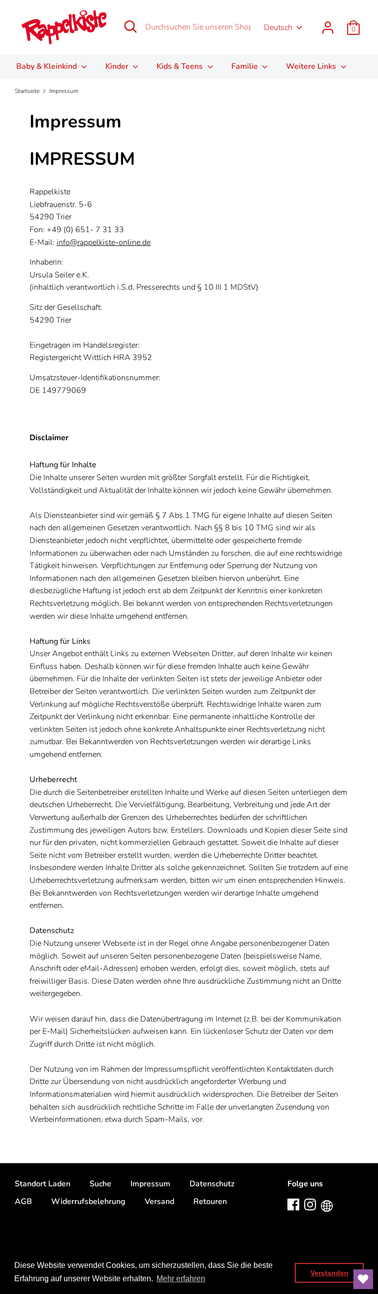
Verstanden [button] (329, 1273)
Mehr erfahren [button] (181, 1278)
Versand (159, 1201)
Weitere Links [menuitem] (312, 66)
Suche (100, 1183)
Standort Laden (42, 1183)
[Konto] (328, 23)
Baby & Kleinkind (47, 66)
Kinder (117, 66)
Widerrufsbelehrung (88, 1201)
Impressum (150, 1183)
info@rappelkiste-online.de (104, 242)
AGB (23, 1201)
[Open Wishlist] (363, 1279)
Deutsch (278, 27)
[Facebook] (293, 1204)
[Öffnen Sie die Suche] (130, 26)
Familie (245, 66)
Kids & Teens (181, 66)
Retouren (210, 1201)
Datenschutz (211, 1183)
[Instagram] (310, 1204)
